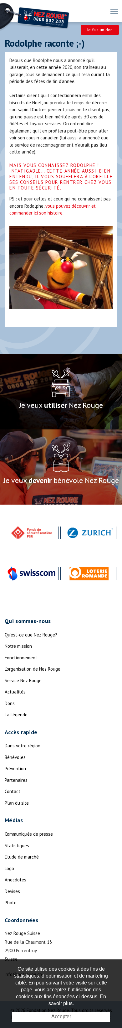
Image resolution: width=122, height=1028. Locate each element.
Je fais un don (100, 30)
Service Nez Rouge (23, 680)
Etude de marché (22, 857)
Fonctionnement (21, 658)
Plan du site (17, 803)
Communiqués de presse (29, 834)
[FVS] (31, 532)
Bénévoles (15, 757)
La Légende (16, 715)
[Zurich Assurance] (89, 532)
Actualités (15, 692)
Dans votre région (22, 746)
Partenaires (16, 780)
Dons (10, 703)
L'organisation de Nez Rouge (32, 669)
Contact (12, 791)
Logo (9, 868)
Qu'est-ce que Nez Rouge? (31, 635)
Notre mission (18, 646)
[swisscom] (31, 573)
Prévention (15, 768)
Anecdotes (15, 880)
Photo (11, 903)
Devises (12, 891)
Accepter (61, 1016)
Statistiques (17, 846)
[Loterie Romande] (89, 573)
